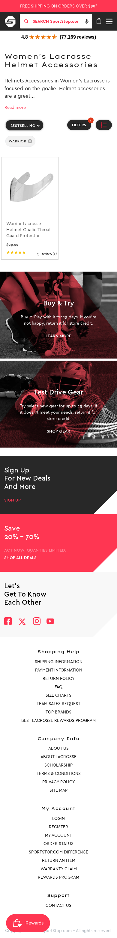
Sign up (12, 500)
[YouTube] (50, 622)
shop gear (58, 431)
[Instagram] (36, 622)
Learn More (58, 336)
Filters (81, 123)
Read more (15, 107)
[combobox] (62, 21)
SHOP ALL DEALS (20, 558)
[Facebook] (8, 622)
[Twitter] (22, 622)
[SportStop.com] (12, 20)
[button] (86, 21)
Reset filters (18, 152)
